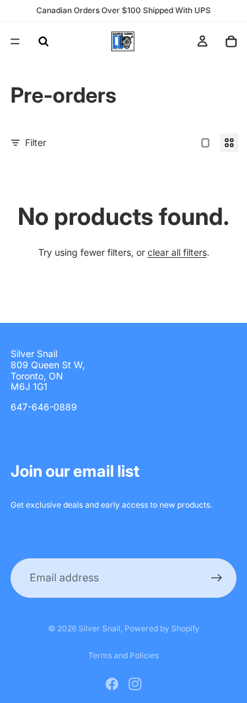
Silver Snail (99, 628)
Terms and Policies (123, 655)
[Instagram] (135, 684)
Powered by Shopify (162, 628)
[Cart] (231, 41)
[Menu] (15, 41)
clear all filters (177, 252)
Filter (35, 142)
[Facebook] (112, 684)
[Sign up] (217, 578)
